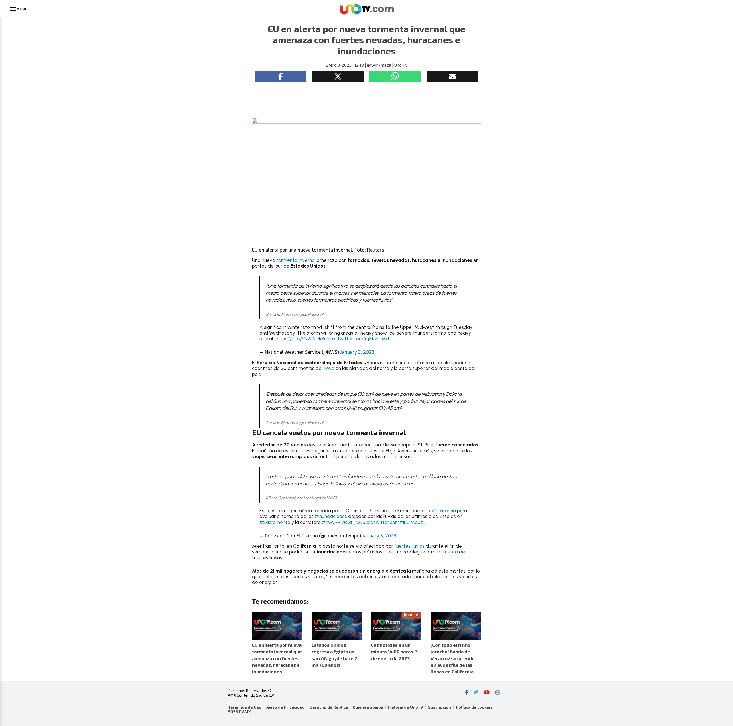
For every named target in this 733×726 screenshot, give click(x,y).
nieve (328, 368)
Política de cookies (474, 707)
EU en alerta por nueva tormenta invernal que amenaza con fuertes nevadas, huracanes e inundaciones (277, 658)
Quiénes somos (368, 707)
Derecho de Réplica (329, 707)
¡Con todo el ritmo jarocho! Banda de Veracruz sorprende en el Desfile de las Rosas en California (453, 658)
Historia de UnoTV (405, 707)
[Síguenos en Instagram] (497, 693)
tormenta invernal (296, 260)
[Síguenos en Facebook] (466, 693)
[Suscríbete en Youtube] (486, 693)
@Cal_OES (353, 522)
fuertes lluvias (409, 546)
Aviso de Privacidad (285, 707)
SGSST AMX (239, 711)
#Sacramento (274, 522)
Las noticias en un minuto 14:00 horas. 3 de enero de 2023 (394, 651)
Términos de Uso (244, 707)
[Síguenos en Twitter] (476, 693)
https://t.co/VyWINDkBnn (302, 338)
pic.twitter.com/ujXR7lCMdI (360, 338)
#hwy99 (331, 522)
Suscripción (439, 707)
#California (443, 510)
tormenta (448, 552)
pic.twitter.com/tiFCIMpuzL (395, 522)
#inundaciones (331, 516)
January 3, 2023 (357, 352)
